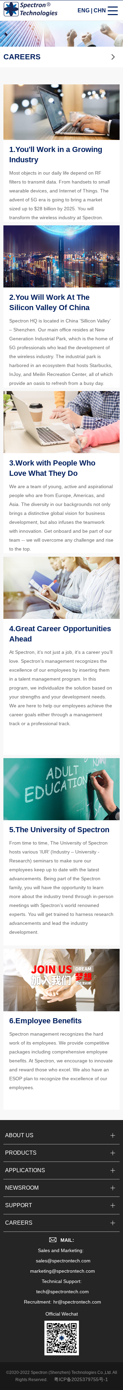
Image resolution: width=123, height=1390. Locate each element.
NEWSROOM (22, 1188)
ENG (84, 10)
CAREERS (18, 1223)
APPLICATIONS (25, 1170)
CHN (100, 10)
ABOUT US (19, 1135)
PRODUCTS (21, 1153)
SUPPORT (18, 1205)
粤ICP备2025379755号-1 (81, 1379)
